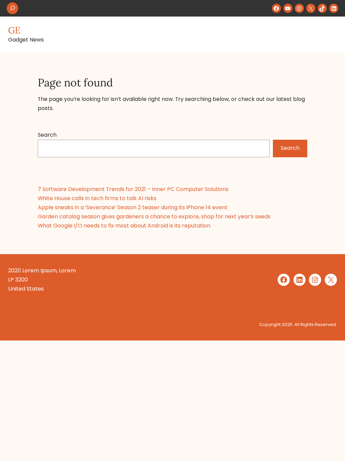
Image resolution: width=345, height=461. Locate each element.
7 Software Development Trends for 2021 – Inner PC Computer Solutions (133, 189)
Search (47, 135)
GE (14, 30)
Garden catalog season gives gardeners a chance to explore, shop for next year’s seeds (154, 216)
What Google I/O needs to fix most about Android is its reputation (124, 225)
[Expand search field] (12, 8)
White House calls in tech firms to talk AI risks (97, 198)
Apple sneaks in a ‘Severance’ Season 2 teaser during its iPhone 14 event (133, 207)
